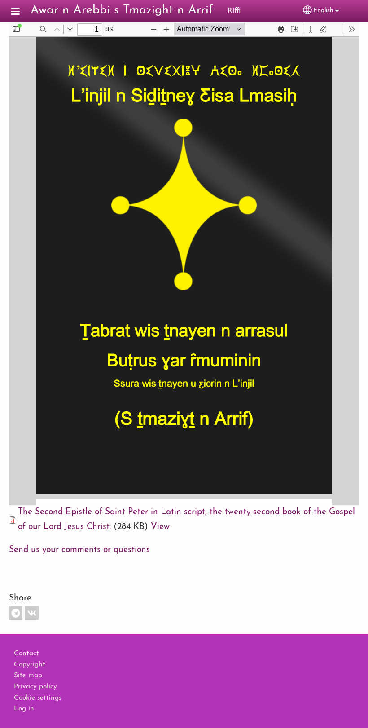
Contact (26, 653)
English (323, 10)
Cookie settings (37, 698)
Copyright (29, 664)
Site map (28, 675)
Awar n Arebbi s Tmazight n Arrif (122, 10)
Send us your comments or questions (79, 550)
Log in (24, 708)
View (160, 527)
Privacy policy (35, 686)
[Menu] (21, 12)
